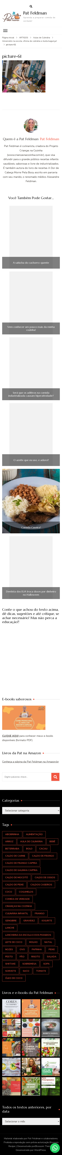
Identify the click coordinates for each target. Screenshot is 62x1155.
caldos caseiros (41, 884)
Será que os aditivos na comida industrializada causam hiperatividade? (31, 394)
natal (48, 942)
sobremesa (29, 963)
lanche (9, 927)
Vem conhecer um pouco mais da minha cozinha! (31, 328)
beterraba (12, 848)
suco (26, 971)
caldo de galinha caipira (21, 870)
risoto (35, 956)
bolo (29, 848)
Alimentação (34, 834)
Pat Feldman (35, 13)
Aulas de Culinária (41, 37)
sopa (46, 963)
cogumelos (26, 891)
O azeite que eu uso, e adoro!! (31, 460)
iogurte (47, 920)
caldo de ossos (45, 877)
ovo (22, 949)
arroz (9, 841)
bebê (52, 841)
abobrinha (12, 834)
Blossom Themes (44, 1146)
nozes (9, 949)
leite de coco (13, 942)
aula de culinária (31, 841)
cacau (43, 848)
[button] (11, 1008)
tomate (41, 971)
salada (51, 956)
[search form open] (31, 6)
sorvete (10, 971)
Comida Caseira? (31, 527)
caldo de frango (43, 855)
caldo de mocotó (16, 877)
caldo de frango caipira (21, 863)
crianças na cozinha (18, 906)
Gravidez (29, 920)
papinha (37, 949)
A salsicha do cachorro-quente (31, 262)
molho (33, 942)
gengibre (11, 920)
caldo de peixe (14, 884)
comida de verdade (17, 899)
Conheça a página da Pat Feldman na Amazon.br (30, 761)
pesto (9, 956)
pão (22, 956)
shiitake (10, 963)
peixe (52, 949)
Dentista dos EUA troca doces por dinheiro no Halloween (31, 593)
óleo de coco (13, 978)
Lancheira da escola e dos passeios (28, 935)
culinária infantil (16, 913)
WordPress (40, 1150)
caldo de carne (15, 855)
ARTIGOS (23, 37)
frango (40, 913)
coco (8, 891)
